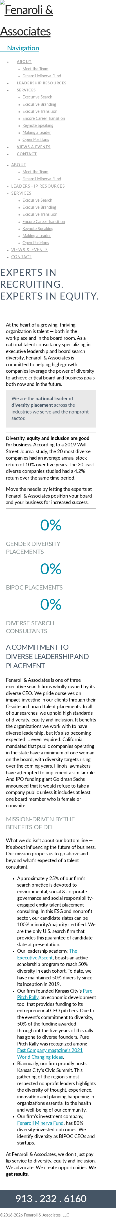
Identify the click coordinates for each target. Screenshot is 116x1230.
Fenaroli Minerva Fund (40, 1123)
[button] (19, 48)
